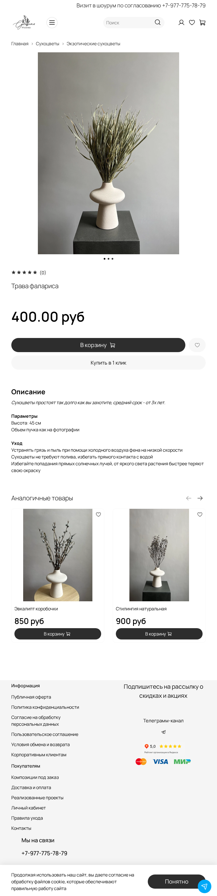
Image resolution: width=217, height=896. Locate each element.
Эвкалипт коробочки (36, 609)
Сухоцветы (47, 43)
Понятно (176, 881)
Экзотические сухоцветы (93, 43)
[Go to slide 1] (104, 259)
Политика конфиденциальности (45, 707)
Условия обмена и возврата (40, 744)
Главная (20, 43)
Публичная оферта (31, 697)
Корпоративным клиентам (38, 754)
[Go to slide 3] (112, 259)
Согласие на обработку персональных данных (35, 720)
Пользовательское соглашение (44, 734)
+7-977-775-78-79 (184, 5)
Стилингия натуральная (141, 609)
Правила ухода (27, 818)
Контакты (21, 828)
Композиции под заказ (35, 777)
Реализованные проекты (37, 797)
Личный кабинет (28, 808)
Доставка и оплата (31, 787)
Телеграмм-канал (163, 720)
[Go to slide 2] (108, 259)
